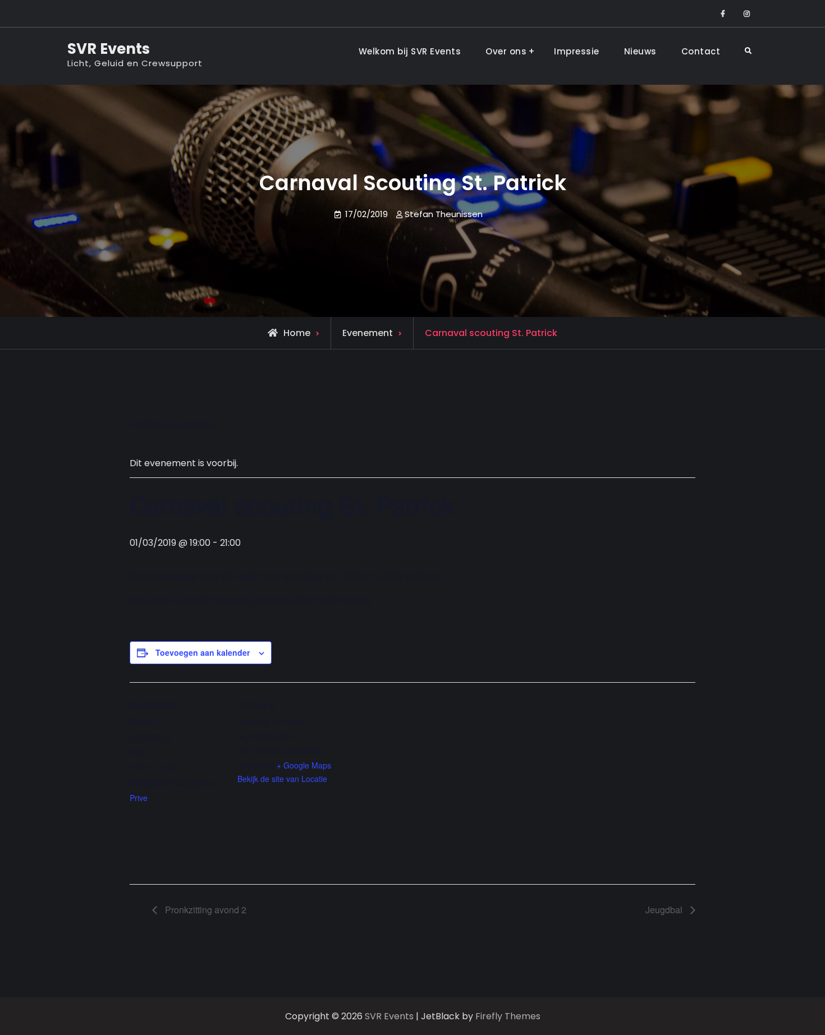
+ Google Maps (304, 765)
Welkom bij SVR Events (410, 51)
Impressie (576, 51)
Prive (139, 797)
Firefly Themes (507, 1016)
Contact (701, 51)
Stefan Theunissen (444, 214)
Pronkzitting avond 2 (204, 909)
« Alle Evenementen (172, 424)
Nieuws (640, 51)
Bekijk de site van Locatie (282, 778)
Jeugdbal (665, 909)
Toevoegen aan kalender (202, 652)
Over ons (505, 51)
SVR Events (108, 49)
